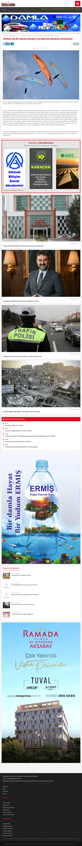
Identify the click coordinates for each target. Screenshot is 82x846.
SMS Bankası (6, 810)
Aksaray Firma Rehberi (8, 807)
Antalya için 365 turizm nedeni (14, 425)
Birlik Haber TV (6, 805)
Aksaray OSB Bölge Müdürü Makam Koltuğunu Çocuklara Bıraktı (62, 9)
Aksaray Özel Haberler (9, 814)
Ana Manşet (23, 36)
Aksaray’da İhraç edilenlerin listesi (21, 575)
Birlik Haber (6, 791)
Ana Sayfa (5, 36)
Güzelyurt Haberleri (8, 828)
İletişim (4, 794)
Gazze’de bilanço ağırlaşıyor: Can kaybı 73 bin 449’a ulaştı (21, 412)
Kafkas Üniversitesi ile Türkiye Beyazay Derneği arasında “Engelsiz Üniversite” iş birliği (30, 436)
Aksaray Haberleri (13, 36)
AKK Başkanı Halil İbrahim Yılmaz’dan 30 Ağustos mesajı (21, 301)
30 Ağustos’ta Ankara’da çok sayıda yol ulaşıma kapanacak (22, 356)
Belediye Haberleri (7, 835)
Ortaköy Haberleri (7, 831)
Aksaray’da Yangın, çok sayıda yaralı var (23, 604)
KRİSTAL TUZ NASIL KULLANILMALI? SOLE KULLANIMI (24, 594)
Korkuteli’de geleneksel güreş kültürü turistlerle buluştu (21, 447)
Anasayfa (5, 786)
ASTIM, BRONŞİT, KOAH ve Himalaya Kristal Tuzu (24, 585)
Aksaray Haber (7, 803)
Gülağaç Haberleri (7, 826)
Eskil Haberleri (6, 823)
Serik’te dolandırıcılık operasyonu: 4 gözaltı (18, 441)
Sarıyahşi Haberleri (8, 833)
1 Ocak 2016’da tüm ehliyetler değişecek (22, 614)
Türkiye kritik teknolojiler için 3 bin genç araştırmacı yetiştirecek (23, 246)
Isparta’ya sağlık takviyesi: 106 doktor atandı (18, 431)
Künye (4, 789)
